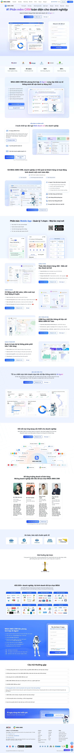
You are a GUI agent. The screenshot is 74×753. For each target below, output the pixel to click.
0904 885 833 (16, 735)
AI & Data (60, 741)
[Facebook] (7, 746)
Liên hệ (39, 738)
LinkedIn (49, 735)
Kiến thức (56, 5)
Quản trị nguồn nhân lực (62, 733)
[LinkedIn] (13, 746)
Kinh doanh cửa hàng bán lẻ (63, 738)
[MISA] (8, 727)
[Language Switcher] (59, 2)
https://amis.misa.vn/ (11, 737)
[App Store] (21, 746)
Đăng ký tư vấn (49, 715)
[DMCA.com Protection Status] (53, 746)
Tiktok (49, 739)
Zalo (49, 736)
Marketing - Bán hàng (62, 735)
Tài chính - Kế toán (62, 732)
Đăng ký (70, 1)
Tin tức (39, 733)
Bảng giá (51, 5)
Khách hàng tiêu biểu (37, 5)
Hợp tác (39, 736)
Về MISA (39, 732)
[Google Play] (28, 746)
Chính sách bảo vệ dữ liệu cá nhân (42, 740)
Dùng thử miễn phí (59, 715)
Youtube (49, 733)
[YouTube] (10, 746)
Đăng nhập (63, 1)
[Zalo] (16, 746)
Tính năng (30, 5)
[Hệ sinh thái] (18, 727)
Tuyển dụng (40, 735)
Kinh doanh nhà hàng (62, 739)
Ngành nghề (45, 5)
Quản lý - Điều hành (62, 736)
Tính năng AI (23, 5)
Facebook (50, 732)
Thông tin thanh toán (41, 742)
